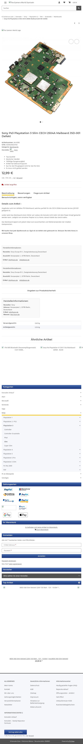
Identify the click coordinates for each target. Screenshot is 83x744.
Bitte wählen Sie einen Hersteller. (15, 576)
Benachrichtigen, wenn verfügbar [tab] (17, 197)
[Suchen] (78, 8)
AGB (31, 689)
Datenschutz (34, 685)
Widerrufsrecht (35, 707)
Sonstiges (5, 478)
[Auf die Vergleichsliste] (71, 41)
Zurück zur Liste (8, 17)
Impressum (34, 697)
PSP (4, 470)
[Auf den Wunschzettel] (76, 41)
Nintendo (5, 405)
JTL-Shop (71, 741)
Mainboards (14, 147)
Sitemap (33, 693)
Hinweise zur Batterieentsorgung (37, 702)
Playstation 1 (8, 417)
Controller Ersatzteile (12, 434)
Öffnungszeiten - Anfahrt (65, 693)
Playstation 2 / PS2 (10, 421)
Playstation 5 (8, 454)
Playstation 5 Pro (9, 458)
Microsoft (5, 401)
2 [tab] (42, 122)
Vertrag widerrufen (16, 732)
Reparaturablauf (62, 689)
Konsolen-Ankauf (10, 717)
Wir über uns (9, 693)
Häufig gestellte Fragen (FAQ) (66, 685)
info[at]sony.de (24, 260)
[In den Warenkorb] (3, 36)
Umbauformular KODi (64, 701)
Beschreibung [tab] (8, 193)
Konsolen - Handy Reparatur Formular (14, 722)
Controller (8, 429)
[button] (59, 2)
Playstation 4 (8, 450)
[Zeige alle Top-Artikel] (79, 583)
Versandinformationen (12, 701)
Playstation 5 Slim (9, 462)
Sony (3, 413)
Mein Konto (8, 685)
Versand (19, 178)
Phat (6, 438)
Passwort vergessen (9, 561)
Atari (3, 397)
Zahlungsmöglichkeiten (12, 697)
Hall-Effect (60, 697)
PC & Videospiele (8, 474)
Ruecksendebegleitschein (65, 705)
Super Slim (8, 446)
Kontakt (7, 689)
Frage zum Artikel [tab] (42, 193)
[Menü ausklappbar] (5, 1)
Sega (3, 409)
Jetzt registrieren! (15, 564)
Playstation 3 (8, 425)
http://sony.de (15, 314)
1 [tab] (40, 122)
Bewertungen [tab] (24, 193)
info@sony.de (13, 260)
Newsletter (8, 705)
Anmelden (41, 556)
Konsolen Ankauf (8, 393)
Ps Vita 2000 (7, 466)
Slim (5, 442)
